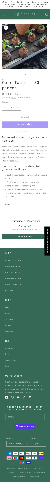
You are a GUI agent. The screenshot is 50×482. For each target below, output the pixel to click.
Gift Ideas (9, 290)
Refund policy (38, 468)
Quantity (5, 102)
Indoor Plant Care (13, 260)
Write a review (25, 236)
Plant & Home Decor (14, 266)
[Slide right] (31, 74)
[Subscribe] (42, 417)
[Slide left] (19, 74)
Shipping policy (39, 472)
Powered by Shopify (24, 468)
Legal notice (34, 476)
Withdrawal (10, 331)
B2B (7, 354)
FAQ (7, 307)
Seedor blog (10, 360)
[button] (3, 14)
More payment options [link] (25, 131)
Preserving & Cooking (14, 278)
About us (9, 348)
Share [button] (7, 204)
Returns (8, 325)
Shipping (13, 98)
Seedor (14, 468)
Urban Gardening (12, 272)
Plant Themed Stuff (13, 284)
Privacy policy (13, 472)
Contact (8, 313)
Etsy (7, 366)
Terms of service (25, 472)
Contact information (20, 476)
